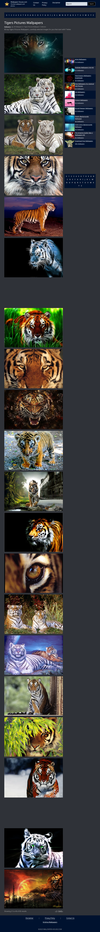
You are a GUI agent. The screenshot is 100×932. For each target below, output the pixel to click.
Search (92, 4)
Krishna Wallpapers (50, 922)
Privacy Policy (50, 918)
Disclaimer (56, 3)
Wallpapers (7, 27)
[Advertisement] (33, 292)
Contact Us (70, 918)
